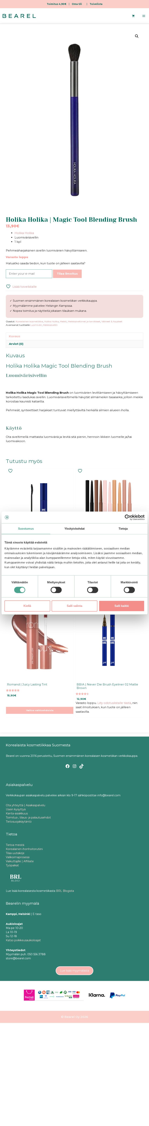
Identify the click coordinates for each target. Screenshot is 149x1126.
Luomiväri (36, 324)
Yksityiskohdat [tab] (74, 528)
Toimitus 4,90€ (56, 4)
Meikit (63, 321)
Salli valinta (74, 605)
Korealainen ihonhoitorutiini (24, 849)
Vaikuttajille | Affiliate (20, 861)
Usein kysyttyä (16, 809)
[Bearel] (19, 16)
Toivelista (96, 4)
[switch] (56, 590)
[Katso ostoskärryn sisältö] (133, 16)
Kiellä (27, 605)
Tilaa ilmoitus (67, 273)
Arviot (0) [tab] (16, 344)
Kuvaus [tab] (14, 336)
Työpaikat (12, 865)
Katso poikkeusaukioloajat (23, 940)
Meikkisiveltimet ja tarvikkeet (84, 321)
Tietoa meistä (15, 845)
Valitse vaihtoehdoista (39, 710)
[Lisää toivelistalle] (11, 470)
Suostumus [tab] (26, 528)
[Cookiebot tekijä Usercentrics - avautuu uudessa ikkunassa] (128, 517)
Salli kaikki (121, 605)
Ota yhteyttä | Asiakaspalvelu (25, 805)
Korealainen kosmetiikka (29, 321)
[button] (136, 36)
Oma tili (77, 4)
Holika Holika (24, 233)
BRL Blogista (65, 891)
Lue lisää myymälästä (74, 970)
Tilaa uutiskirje (15, 853)
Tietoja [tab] (123, 528)
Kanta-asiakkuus (17, 813)
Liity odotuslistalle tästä (114, 703)
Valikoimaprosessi (17, 857)
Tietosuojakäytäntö (19, 821)
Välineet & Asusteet (111, 321)
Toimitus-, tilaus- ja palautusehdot (28, 817)
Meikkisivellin (50, 324)
